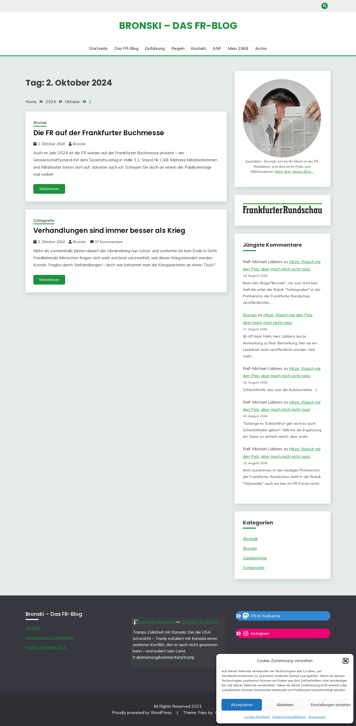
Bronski (40, 122)
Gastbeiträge (255, 557)
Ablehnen (285, 704)
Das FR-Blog (126, 48)
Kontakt (198, 48)
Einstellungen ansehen (329, 704)
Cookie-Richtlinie (257, 717)
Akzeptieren (242, 704)
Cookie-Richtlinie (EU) (46, 647)
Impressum (317, 717)
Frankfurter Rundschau (156, 622)
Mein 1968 (238, 48)
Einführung (155, 48)
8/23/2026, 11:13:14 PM (200, 622)
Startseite (98, 48)
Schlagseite (43, 220)
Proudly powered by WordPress (142, 712)
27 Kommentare (108, 241)
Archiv (261, 48)
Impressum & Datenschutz (50, 637)
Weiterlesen (49, 188)
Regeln (178, 48)
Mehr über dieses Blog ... (294, 171)
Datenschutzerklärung (289, 717)
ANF (217, 48)
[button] (345, 660)
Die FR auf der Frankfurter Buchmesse (98, 133)
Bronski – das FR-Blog (178, 25)
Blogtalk (250, 538)
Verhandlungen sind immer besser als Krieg (109, 230)
